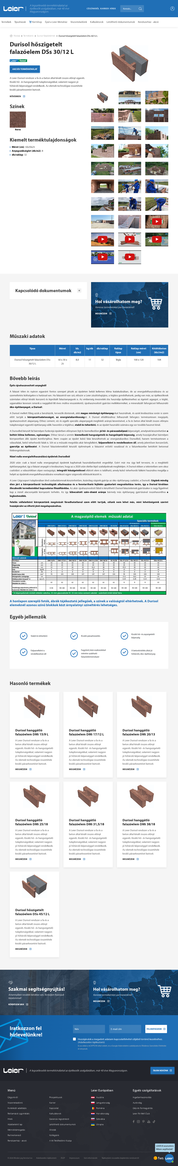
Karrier (104, 8)
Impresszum (74, 1158)
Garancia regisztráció (59, 1119)
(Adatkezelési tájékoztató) (91, 1042)
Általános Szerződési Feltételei (153, 1046)
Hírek (113, 8)
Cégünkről (93, 8)
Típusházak (20, 21)
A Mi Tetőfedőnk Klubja (60, 1140)
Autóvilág (137, 1103)
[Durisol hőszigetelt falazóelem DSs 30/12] (129, 63)
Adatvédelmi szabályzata (128, 1046)
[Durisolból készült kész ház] (129, 97)
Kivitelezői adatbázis (17, 1108)
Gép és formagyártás (143, 1108)
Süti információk (90, 1158)
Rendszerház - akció (148, 21)
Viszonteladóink (79, 21)
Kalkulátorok (96, 21)
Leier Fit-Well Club (141, 1113)
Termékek (6, 21)
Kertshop (37, 21)
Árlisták (52, 1130)
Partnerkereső (14, 1135)
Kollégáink (54, 1135)
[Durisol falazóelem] (156, 97)
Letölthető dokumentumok (121, 21)
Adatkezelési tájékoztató (46, 1158)
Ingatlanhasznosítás (142, 1097)
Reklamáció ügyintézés (18, 1113)
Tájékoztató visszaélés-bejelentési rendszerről (120, 1158)
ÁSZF (63, 1158)
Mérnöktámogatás (16, 1130)
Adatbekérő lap (15, 1124)
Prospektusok (55, 1097)
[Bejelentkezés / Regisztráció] (172, 9)
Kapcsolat (54, 1108)
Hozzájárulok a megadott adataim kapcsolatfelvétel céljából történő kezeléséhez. (120, 1041)
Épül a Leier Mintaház (56, 21)
